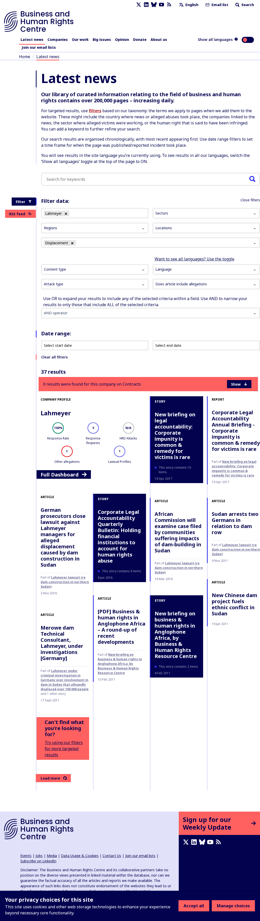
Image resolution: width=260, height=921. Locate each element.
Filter (20, 201)
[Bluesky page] (154, 4)
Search (247, 4)
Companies (57, 39)
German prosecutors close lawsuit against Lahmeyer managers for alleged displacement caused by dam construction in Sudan (63, 537)
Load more (50, 778)
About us (159, 39)
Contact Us (112, 855)
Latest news (32, 39)
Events (25, 855)
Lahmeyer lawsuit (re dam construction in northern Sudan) (65, 582)
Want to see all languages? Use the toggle (194, 259)
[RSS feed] (169, 4)
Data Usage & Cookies (80, 855)
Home (24, 56)
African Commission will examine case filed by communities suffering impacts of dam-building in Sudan (178, 532)
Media (52, 855)
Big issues (102, 39)
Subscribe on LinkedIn (38, 861)
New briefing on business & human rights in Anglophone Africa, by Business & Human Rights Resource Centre (120, 663)
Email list (219, 4)
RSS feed (17, 213)
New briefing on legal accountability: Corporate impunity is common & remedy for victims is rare (175, 435)
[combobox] (95, 269)
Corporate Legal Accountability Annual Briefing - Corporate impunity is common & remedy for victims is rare (236, 430)
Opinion (122, 39)
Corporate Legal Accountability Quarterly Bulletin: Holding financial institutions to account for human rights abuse (119, 536)
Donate (140, 39)
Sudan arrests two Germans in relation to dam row (235, 523)
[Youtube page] (161, 4)
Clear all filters (54, 357)
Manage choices (233, 906)
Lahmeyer (56, 413)
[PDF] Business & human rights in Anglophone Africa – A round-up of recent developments (121, 626)
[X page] (139, 4)
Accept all (194, 906)
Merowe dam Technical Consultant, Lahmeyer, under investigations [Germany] (62, 643)
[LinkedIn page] (146, 4)
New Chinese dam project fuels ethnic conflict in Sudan (234, 604)
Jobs (39, 855)
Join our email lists (39, 47)
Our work (80, 39)
